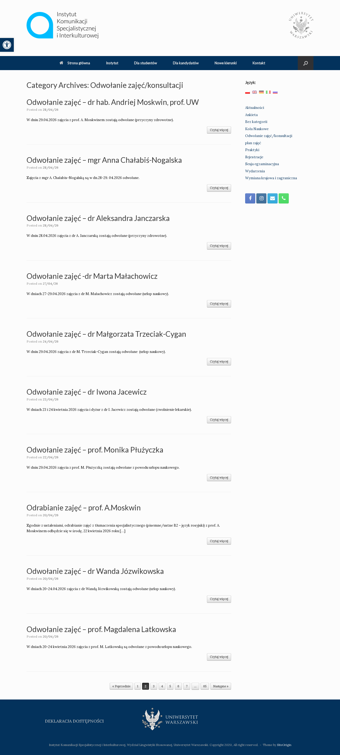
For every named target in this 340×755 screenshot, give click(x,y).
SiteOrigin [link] (284, 745)
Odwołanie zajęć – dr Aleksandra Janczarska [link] (98, 218)
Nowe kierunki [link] (226, 63)
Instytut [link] (112, 63)
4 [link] (162, 686)
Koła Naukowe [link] (257, 129)
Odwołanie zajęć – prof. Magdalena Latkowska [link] (101, 629)
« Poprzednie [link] (121, 686)
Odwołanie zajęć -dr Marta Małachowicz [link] (92, 275)
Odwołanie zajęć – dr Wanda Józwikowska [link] (95, 570)
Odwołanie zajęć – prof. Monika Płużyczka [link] (95, 449)
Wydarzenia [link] (255, 171)
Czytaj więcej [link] (219, 130)
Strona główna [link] (78, 63)
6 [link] (178, 686)
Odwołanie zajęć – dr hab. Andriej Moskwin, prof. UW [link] (113, 101)
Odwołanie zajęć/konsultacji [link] (268, 136)
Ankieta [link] (251, 115)
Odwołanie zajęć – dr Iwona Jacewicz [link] (87, 391)
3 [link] (154, 686)
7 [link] (187, 686)
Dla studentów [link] (145, 63)
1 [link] (137, 686)
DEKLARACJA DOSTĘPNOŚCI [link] (74, 721)
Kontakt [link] (259, 63)
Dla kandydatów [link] (186, 63)
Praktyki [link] (252, 150)
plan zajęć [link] (253, 143)
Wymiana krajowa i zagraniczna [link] (271, 178)
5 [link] (170, 686)
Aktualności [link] (254, 107)
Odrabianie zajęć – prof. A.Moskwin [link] (84, 507)
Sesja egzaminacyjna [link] (262, 164)
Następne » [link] (220, 686)
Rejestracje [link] (254, 157)
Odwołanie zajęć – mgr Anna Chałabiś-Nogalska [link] (104, 159)
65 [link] (204, 686)
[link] (7, 45)
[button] (305, 63)
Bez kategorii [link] (256, 122)
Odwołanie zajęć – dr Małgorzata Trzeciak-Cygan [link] (106, 333)
